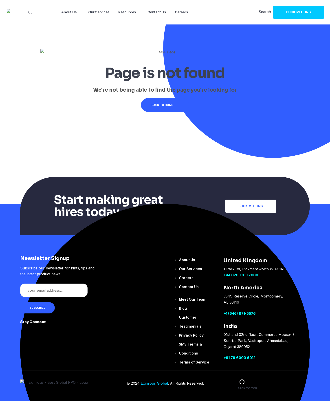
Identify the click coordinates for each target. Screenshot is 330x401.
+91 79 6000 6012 (239, 357)
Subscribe (37, 307)
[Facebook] (54, 324)
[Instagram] (68, 324)
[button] (298, 12)
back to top (247, 388)
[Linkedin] (81, 324)
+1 (226, 313)
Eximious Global (154, 383)
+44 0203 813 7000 (241, 275)
